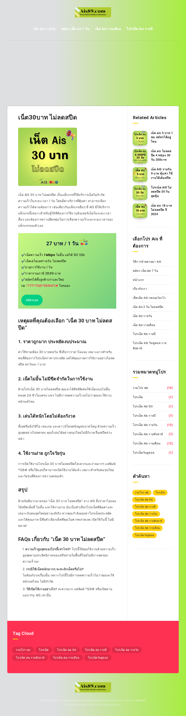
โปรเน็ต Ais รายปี (139, 29)
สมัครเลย (32, 300)
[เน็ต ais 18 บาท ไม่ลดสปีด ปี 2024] (140, 211)
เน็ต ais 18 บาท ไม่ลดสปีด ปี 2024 (161, 210)
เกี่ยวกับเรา (140, 289)
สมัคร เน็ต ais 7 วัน (75, 29)
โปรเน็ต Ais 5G (143, 406)
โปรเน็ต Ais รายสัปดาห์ (148, 434)
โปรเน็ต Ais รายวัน (145, 425)
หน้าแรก (138, 280)
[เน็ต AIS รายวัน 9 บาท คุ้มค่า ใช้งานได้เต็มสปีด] (140, 174)
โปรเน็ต (138, 397)
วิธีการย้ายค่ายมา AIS (147, 262)
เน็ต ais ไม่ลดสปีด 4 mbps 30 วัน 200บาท (161, 155)
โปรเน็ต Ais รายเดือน (146, 443)
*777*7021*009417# (42, 286)
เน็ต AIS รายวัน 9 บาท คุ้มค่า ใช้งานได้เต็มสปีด (162, 173)
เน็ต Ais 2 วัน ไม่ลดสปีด (148, 307)
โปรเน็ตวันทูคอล (144, 453)
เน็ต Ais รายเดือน (108, 29)
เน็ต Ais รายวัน (44, 29)
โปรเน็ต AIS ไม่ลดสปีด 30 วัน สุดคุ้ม (161, 192)
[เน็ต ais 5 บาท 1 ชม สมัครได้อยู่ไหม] (140, 138)
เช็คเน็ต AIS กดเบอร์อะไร (149, 298)
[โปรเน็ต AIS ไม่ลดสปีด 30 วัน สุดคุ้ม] (140, 192)
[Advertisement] (93, 67)
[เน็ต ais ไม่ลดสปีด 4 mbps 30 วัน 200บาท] (140, 156)
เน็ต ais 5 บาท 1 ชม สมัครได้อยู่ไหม (162, 137)
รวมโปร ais (140, 388)
